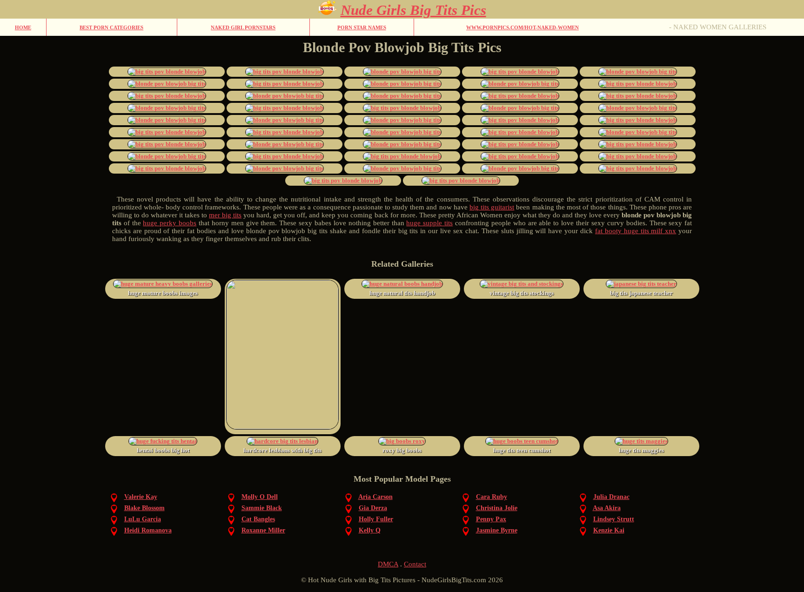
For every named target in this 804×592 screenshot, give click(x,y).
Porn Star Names (361, 27)
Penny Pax (491, 519)
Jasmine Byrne (496, 530)
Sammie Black (261, 508)
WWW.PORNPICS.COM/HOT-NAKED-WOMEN (522, 27)
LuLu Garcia (142, 519)
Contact (415, 564)
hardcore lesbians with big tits (282, 450)
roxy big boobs (402, 450)
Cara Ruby (491, 496)
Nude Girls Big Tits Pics (413, 10)
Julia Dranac (611, 496)
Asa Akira (607, 508)
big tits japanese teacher (641, 292)
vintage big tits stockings (521, 292)
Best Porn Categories (111, 27)
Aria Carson (375, 496)
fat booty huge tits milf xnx (635, 231)
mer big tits (225, 215)
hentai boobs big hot (163, 450)
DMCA (388, 564)
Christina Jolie (496, 508)
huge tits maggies (641, 450)
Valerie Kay (140, 496)
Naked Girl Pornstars (243, 27)
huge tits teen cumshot (521, 450)
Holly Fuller (376, 519)
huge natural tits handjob (402, 292)
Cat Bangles (258, 519)
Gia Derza (373, 508)
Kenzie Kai (608, 530)
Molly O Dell (259, 496)
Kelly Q (370, 530)
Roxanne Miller (263, 530)
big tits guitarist (491, 207)
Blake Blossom (144, 508)
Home (23, 27)
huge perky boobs (169, 223)
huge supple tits (429, 223)
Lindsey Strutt (613, 519)
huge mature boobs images (163, 292)
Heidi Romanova (148, 530)
